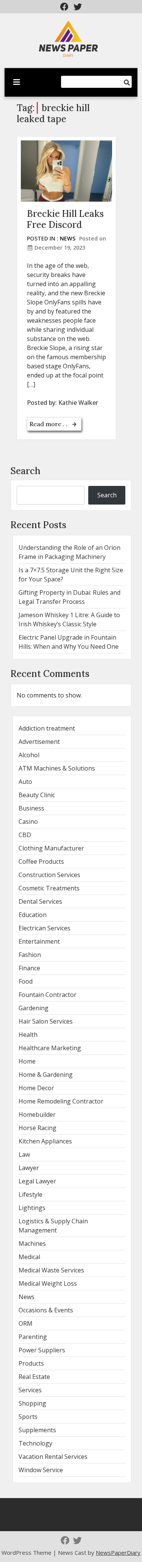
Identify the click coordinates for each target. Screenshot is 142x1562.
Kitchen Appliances (45, 1141)
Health (28, 1034)
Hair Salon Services (46, 1021)
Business (31, 808)
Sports (28, 1416)
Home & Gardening (46, 1074)
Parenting (33, 1337)
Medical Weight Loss (48, 1283)
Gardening (33, 1008)
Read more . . (49, 424)
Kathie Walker (78, 402)
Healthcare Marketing (50, 1048)
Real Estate (34, 1377)
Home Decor (36, 1088)
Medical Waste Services (51, 1270)
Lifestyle (30, 1194)
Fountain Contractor (47, 994)
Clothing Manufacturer (51, 848)
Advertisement (39, 741)
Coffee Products (41, 861)
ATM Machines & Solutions (57, 768)
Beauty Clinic (37, 795)
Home (27, 1061)
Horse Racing (37, 1128)
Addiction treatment (47, 728)
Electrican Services (44, 928)
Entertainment (39, 941)
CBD (25, 835)
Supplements (37, 1430)
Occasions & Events (46, 1310)
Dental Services (40, 901)
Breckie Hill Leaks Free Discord (65, 219)
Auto (25, 781)
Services (30, 1390)
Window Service (41, 1470)
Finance (29, 968)
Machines (32, 1243)
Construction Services (49, 875)
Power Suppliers (42, 1350)
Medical (29, 1257)
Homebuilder (37, 1114)
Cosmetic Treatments (49, 888)
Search (26, 471)
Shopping (32, 1403)
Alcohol (29, 755)
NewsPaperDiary (118, 1552)
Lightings (32, 1208)
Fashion (30, 955)
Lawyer (29, 1168)
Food (26, 981)
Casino (28, 821)
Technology (35, 1443)
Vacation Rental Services (53, 1456)
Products (31, 1363)
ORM (26, 1323)
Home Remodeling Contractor (61, 1101)
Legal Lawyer (37, 1181)
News (67, 238)
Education (33, 915)
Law (24, 1154)
